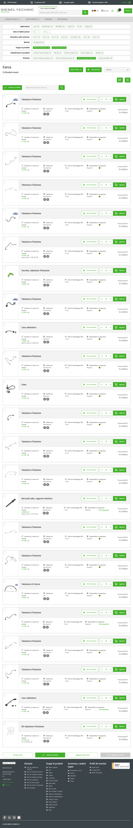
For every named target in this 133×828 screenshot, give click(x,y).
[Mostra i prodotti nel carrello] (118, 10)
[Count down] (102, 99)
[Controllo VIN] (112, 11)
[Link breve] (120, 80)
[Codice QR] (127, 80)
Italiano (106, 11)
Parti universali (62, 19)
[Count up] (110, 99)
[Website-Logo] (17, 11)
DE (98, 11)
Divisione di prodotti (11, 19)
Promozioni (48, 19)
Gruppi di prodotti (31, 19)
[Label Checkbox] (5, 97)
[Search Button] (85, 12)
